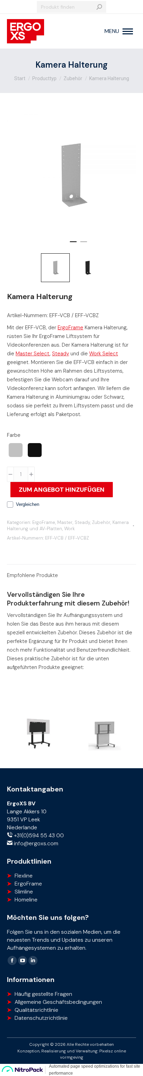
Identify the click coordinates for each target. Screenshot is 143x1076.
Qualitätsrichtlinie (36, 1010)
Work (69, 529)
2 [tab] (83, 244)
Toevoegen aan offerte (61, 489)
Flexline (24, 875)
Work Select (103, 353)
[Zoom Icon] (71, 174)
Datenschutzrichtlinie (41, 1018)
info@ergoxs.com (35, 843)
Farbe (13, 435)
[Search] (99, 7)
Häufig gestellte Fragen (43, 994)
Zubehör (101, 522)
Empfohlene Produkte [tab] (32, 575)
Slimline (24, 891)
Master (65, 522)
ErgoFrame (70, 327)
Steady (60, 353)
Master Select (33, 353)
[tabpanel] (71, 174)
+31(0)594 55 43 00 (38, 835)
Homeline (26, 899)
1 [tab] (73, 244)
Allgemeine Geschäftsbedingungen (58, 1002)
